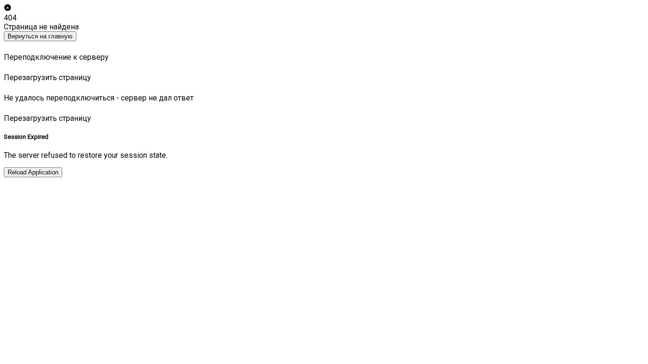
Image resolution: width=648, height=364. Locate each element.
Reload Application (33, 172)
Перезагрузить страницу (47, 77)
